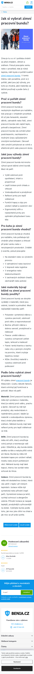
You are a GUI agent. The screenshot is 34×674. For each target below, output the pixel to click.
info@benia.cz (18, 624)
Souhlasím (17, 668)
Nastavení (17, 662)
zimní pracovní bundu (10, 75)
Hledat (28, 7)
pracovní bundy (23, 380)
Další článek (25, 525)
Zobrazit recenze (13, 546)
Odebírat (26, 592)
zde (26, 657)
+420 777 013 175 (18, 627)
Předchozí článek (11, 525)
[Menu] (31, 2)
